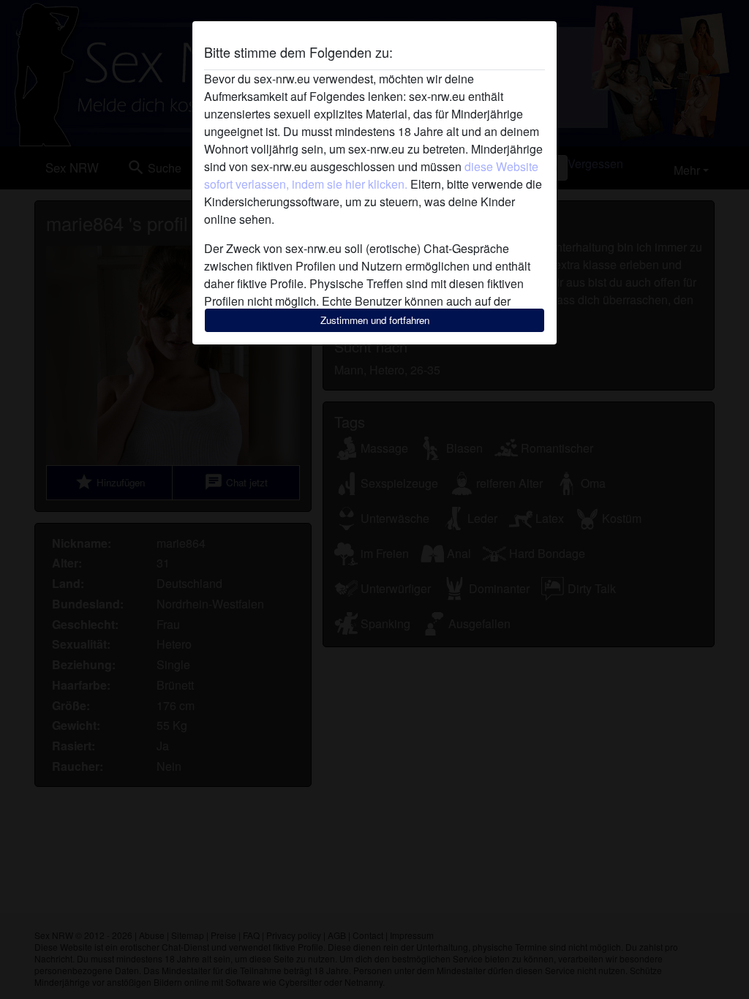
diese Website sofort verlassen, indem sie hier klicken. (371, 175)
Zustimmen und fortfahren (374, 320)
